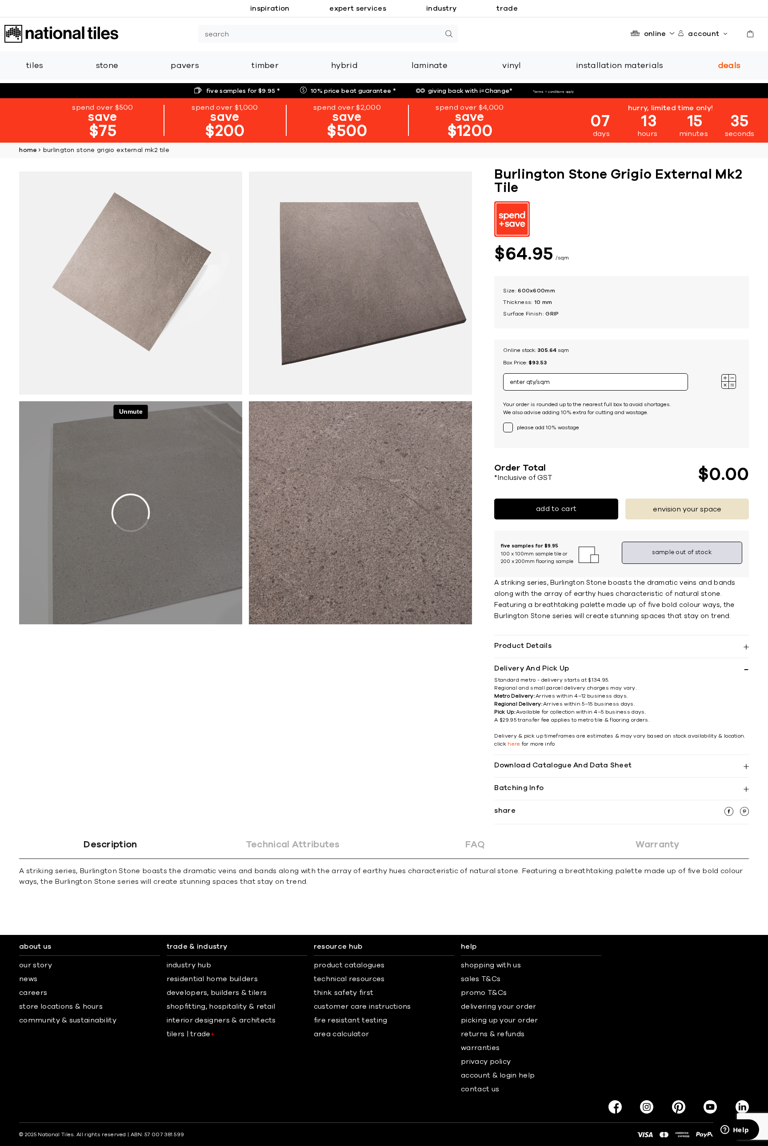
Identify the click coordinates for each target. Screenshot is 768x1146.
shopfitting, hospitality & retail (221, 1006)
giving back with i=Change (470, 91)
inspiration (269, 8)
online (655, 33)
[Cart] (750, 33)
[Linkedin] (742, 1107)
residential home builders (212, 978)
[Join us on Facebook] (615, 1107)
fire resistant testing (351, 1020)
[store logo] (61, 34)
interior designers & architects (221, 1020)
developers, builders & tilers (217, 992)
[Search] (449, 34)
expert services (357, 8)
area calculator (341, 1034)
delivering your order (498, 1006)
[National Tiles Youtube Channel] (710, 1107)
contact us (480, 1089)
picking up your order (499, 1020)
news (28, 978)
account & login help (498, 1075)
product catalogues (349, 965)
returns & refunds (492, 1034)
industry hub (189, 965)
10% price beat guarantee (353, 91)
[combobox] (319, 34)
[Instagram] (646, 1107)
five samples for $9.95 (243, 91)
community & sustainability (67, 1020)
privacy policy (486, 1061)
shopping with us (491, 965)
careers (33, 992)
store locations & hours (61, 1006)
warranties (480, 1047)
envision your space (687, 509)
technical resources (349, 978)
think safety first (343, 992)
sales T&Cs (480, 978)
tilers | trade (191, 1034)
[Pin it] (744, 813)
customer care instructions (362, 1006)
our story (35, 965)
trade (507, 8)
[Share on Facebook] (729, 813)
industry (441, 8)
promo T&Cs (484, 992)
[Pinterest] (678, 1107)
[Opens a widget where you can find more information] (734, 1130)
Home (28, 150)
